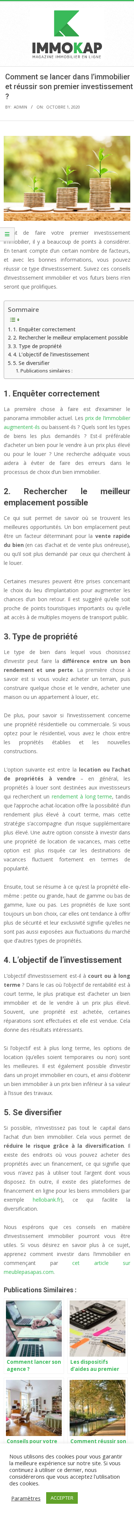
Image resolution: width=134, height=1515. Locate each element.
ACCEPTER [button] (62, 1497)
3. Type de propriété (37, 346)
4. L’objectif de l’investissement (51, 354)
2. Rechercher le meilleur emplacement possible (70, 337)
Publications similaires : (46, 371)
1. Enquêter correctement (44, 329)
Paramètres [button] (26, 1498)
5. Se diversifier (31, 362)
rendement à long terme (82, 796)
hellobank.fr (47, 1199)
